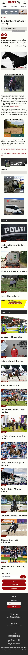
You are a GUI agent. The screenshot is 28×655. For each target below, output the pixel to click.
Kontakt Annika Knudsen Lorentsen (15, 303)
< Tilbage (3, 17)
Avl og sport (4, 381)
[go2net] (14, 640)
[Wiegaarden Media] (14, 643)
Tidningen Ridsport (14, 106)
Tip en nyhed (14, 584)
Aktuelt (3, 38)
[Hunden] (14, 636)
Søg (23, 577)
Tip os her (8, 625)
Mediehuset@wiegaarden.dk (17, 617)
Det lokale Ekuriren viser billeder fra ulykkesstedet (13, 149)
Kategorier (14, 581)
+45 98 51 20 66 (8, 617)
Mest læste (14, 588)
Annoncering (19, 625)
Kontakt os (13, 625)
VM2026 (3, 333)
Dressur (3, 511)
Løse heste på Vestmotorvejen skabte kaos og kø (13, 154)
